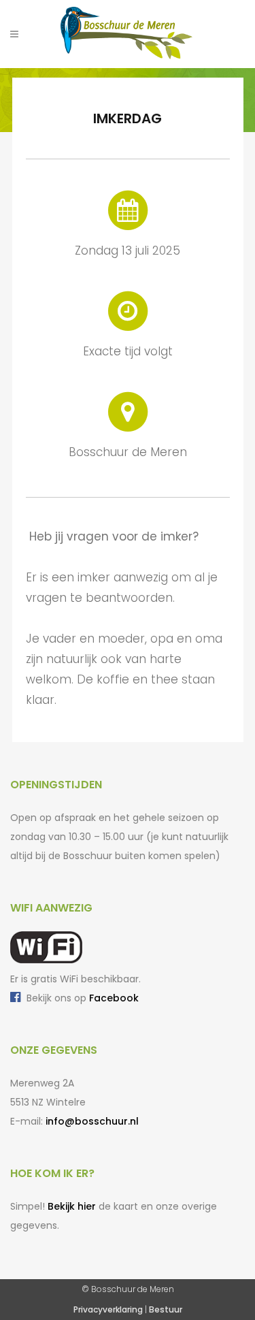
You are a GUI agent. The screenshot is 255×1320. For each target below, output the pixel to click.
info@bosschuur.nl (92, 1121)
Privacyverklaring (108, 1309)
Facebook (114, 998)
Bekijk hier (72, 1206)
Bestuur (165, 1309)
